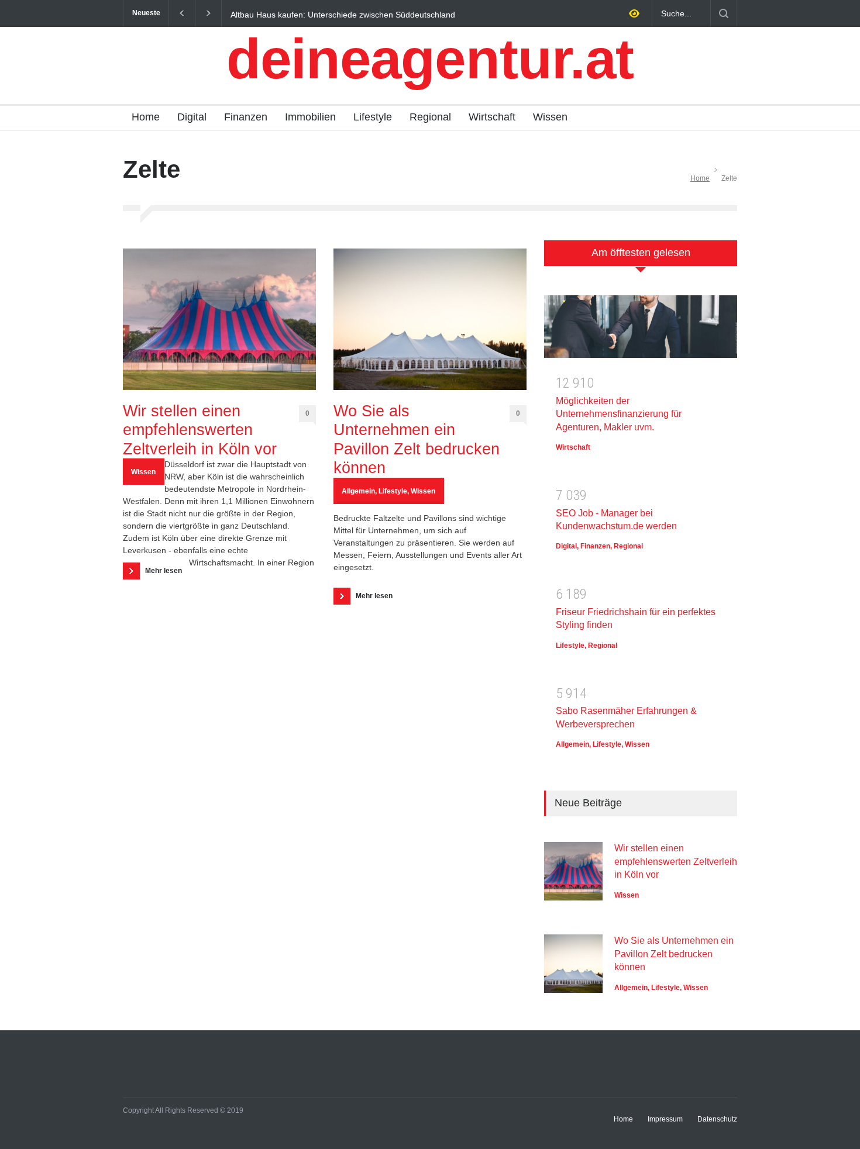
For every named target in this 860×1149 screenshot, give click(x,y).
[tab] (640, 259)
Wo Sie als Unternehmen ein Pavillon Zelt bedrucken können (416, 439)
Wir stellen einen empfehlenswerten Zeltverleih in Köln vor (200, 430)
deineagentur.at (430, 58)
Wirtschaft (492, 117)
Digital (192, 117)
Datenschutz (717, 1119)
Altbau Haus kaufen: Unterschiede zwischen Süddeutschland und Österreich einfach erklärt (343, 14)
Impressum (665, 1119)
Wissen (550, 117)
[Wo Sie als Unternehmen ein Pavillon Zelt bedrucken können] (430, 319)
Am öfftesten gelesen (640, 252)
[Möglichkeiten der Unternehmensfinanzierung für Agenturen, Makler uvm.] (640, 330)
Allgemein (358, 491)
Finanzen (245, 117)
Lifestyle (372, 117)
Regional (430, 117)
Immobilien (310, 117)
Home (146, 117)
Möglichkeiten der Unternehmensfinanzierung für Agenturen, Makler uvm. (619, 414)
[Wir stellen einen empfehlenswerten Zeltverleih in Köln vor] (219, 319)
